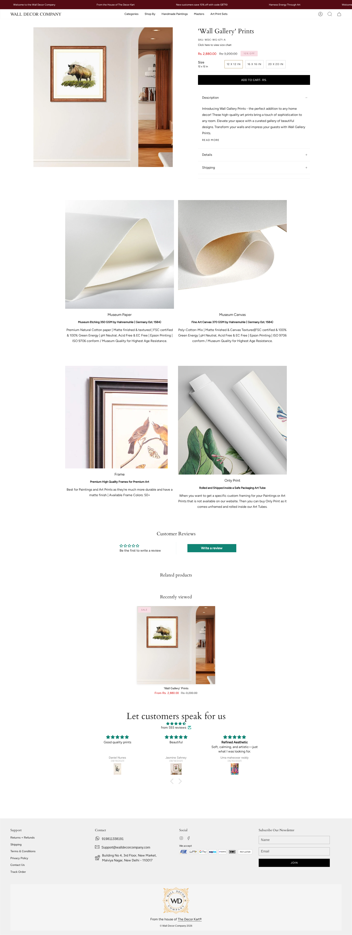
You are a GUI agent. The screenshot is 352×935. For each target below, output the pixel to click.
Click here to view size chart (214, 45)
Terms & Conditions (22, 851)
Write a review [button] (211, 548)
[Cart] (339, 14)
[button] (131, 14)
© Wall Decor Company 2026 (176, 925)
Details (207, 155)
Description (210, 98)
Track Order (18, 871)
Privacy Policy (19, 858)
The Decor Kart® (190, 919)
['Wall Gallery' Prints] (176, 645)
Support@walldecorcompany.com (125, 847)
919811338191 (113, 839)
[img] (176, 724)
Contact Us (17, 864)
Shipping (208, 167)
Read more (211, 140)
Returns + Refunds (22, 837)
